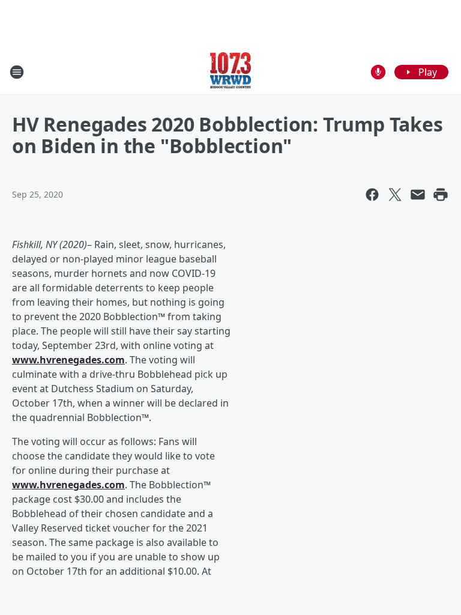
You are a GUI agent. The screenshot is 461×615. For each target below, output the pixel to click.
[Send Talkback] (378, 72)
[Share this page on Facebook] (372, 194)
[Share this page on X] (395, 194)
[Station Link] (231, 71)
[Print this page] (440, 194)
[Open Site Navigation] (17, 72)
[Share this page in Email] (417, 194)
